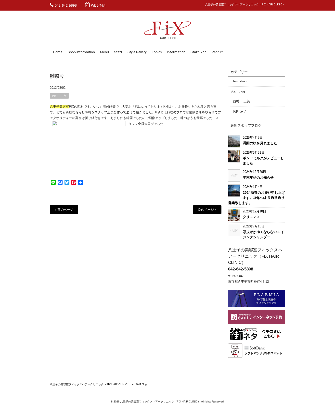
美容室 (64, 106)
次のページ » (207, 209)
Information (238, 81)
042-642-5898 (66, 5)
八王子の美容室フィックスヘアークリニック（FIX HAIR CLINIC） (90, 384)
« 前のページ (64, 209)
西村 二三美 (59, 95)
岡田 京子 (240, 111)
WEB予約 (98, 5)
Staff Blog (238, 91)
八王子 (54, 106)
